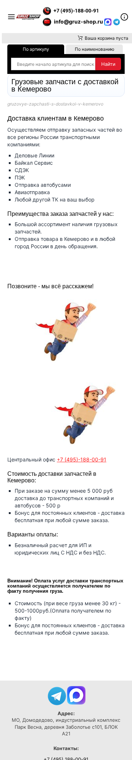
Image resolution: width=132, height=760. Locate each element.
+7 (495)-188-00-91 (81, 459)
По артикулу (36, 49)
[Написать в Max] (76, 694)
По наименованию (94, 49)
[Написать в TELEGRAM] (116, 21)
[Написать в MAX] (108, 21)
